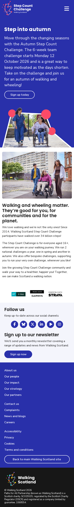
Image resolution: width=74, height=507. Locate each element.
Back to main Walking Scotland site (37, 459)
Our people (11, 376)
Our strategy (13, 389)
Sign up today (19, 95)
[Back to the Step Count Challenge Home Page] (18, 9)
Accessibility (12, 431)
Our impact (11, 383)
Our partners (13, 395)
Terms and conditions (18, 450)
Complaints (12, 410)
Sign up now (18, 354)
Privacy (9, 437)
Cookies (9, 444)
